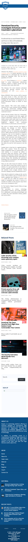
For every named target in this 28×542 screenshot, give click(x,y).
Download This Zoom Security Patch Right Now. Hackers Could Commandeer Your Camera (10, 325)
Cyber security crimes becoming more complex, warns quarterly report (10, 257)
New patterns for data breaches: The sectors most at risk (17, 227)
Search (5, 377)
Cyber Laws (4, 459)
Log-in (3, 470)
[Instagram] (25, 9)
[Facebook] (21, 9)
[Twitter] (23, 9)
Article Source (4, 204)
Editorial (3, 462)
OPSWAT (19, 80)
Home (2, 33)
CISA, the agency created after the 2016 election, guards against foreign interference (10, 216)
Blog (24, 21)
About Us (4, 456)
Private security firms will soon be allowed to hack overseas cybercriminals (10, 291)
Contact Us (4, 472)
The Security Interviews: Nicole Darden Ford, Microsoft (9, 356)
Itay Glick (4, 80)
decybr (7, 21)
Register (3, 467)
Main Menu (5, 5)
